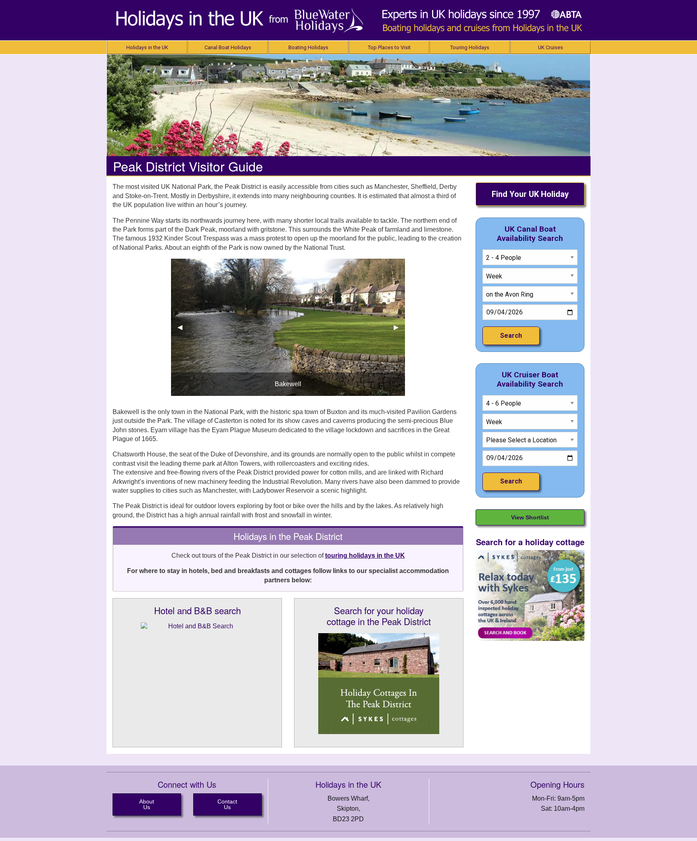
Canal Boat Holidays (228, 47)
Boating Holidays (308, 47)
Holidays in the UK (147, 47)
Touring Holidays (469, 47)
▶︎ (399, 327)
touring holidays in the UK (365, 555)
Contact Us (227, 804)
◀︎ (183, 327)
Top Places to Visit (389, 47)
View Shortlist (530, 517)
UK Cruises (550, 47)
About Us (146, 804)
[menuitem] (146, 47)
